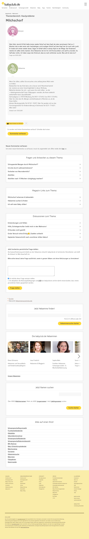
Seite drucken (77, 498)
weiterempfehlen (77, 500)
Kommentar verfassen (18, 134)
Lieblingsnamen (56, 401)
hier (63, 149)
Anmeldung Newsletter (79, 505)
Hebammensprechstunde (24, 301)
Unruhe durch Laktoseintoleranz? (20, 168)
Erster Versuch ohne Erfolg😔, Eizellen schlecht (25, 234)
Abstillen (11, 175)
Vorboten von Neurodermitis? (19, 171)
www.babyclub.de (21, 519)
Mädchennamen (20, 401)
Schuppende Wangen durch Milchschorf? (23, 164)
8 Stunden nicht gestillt (16, 230)
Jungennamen (41, 401)
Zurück (11, 299)
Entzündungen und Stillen (17, 223)
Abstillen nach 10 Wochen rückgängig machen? (25, 178)
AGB (39, 281)
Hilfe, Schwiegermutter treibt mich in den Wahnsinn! (27, 226)
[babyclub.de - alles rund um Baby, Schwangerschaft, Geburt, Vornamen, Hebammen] (11, 5)
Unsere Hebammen (14, 376)
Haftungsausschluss (25, 527)
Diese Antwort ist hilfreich (16, 123)
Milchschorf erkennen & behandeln (21, 197)
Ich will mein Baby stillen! (17, 204)
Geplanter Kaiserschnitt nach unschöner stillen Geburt (28, 237)
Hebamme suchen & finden (18, 201)
